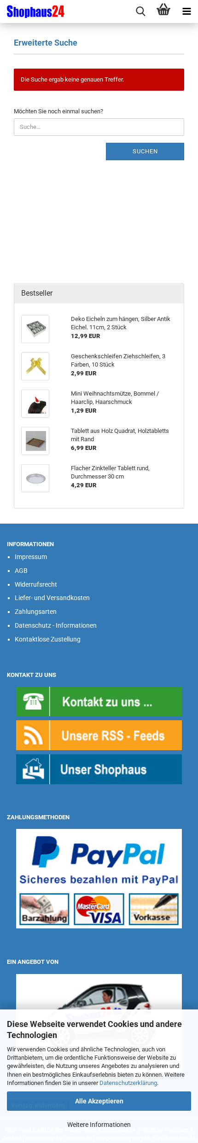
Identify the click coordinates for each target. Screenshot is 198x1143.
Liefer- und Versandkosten (52, 597)
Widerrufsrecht (36, 584)
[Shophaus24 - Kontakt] (99, 700)
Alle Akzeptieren (99, 1101)
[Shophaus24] (32, 11)
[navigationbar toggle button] (186, 11)
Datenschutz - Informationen (56, 625)
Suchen (145, 151)
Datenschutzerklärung (128, 1082)
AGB (21, 570)
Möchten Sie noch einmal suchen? (58, 111)
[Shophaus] (99, 768)
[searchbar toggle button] (140, 11)
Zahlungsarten (36, 611)
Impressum (31, 556)
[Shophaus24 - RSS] (99, 734)
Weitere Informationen (99, 1124)
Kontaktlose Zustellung (48, 639)
